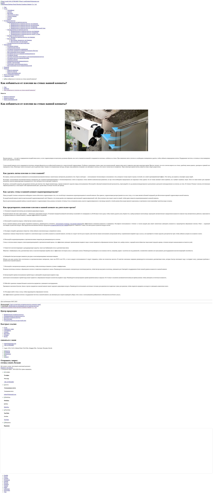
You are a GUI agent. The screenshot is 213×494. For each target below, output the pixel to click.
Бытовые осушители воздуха (15, 35)
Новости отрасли (12, 71)
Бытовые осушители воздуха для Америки (23, 37)
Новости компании (12, 70)
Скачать (9, 11)
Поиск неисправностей (14, 73)
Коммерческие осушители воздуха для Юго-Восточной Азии (28, 28)
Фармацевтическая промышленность (17, 61)
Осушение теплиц (12, 55)
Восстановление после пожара (16, 52)
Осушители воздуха (9, 20)
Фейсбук (6, 407)
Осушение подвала (12, 46)
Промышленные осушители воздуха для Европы (24, 32)
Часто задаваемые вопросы (11, 74)
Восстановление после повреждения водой (19, 65)
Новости (6, 68)
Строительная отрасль (13, 47)
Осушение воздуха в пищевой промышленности (21, 53)
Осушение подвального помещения (17, 49)
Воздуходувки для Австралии (19, 41)
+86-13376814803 (14, 1)
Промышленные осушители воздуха (17, 29)
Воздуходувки (11, 38)
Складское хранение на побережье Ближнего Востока (22, 50)
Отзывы (9, 17)
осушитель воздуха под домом (59, 225)
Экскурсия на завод (12, 14)
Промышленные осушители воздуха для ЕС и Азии (25, 34)
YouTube (6, 419)
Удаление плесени (12, 59)
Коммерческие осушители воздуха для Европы (24, 26)
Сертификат (10, 10)
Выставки (10, 13)
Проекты (6, 67)
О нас (5, 8)
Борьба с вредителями (13, 62)
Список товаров (11, 16)
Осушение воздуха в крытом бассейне (18, 58)
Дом (5, 7)
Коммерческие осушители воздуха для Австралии (25, 25)
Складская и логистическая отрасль (17, 64)
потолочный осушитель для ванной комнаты (69, 223)
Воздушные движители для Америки (21, 40)
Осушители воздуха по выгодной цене (18, 43)
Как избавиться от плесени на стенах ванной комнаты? (19, 90)
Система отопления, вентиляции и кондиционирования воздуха (25, 56)
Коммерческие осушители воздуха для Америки (24, 23)
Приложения (7, 44)
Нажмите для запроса (7, 367)
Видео (9, 19)
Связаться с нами (9, 76)
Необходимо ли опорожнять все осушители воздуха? (24, 306)
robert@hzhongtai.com (33, 1)
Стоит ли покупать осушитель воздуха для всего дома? (25, 304)
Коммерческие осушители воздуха (17, 22)
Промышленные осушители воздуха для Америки (25, 31)
